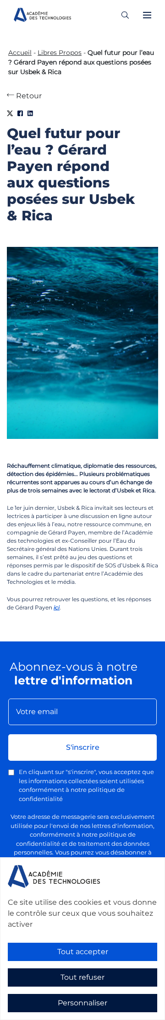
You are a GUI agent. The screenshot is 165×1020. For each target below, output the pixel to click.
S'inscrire (82, 747)
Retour (28, 95)
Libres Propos (60, 52)
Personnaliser (82, 1003)
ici (57, 607)
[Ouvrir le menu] (147, 15)
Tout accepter (82, 951)
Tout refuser (82, 977)
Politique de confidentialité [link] (40, 1013)
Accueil (20, 52)
